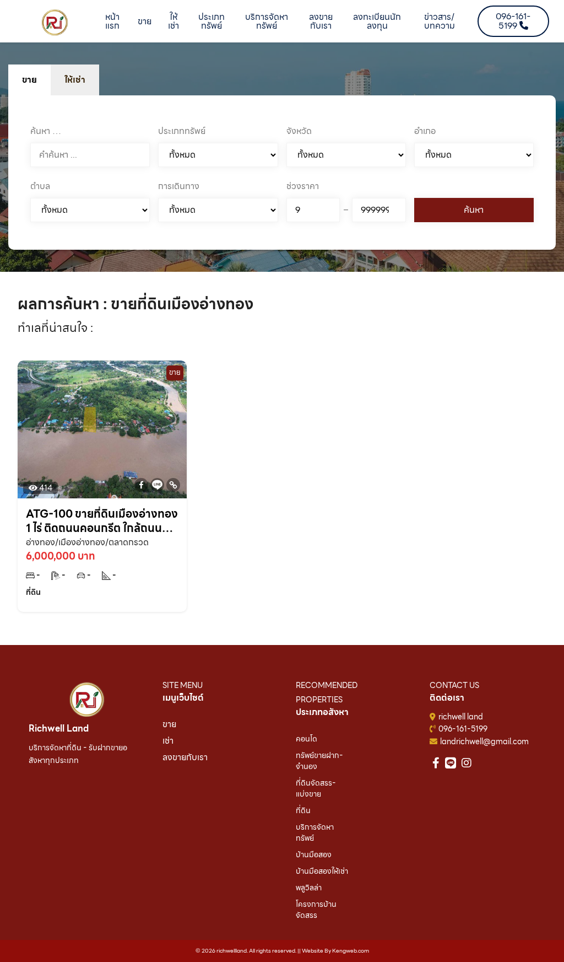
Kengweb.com (350, 951)
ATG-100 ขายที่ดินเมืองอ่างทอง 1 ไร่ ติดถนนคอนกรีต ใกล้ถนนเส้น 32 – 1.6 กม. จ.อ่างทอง (102, 521)
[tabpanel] (282, 172)
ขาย (144, 21)
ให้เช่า (173, 21)
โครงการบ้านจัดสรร (316, 909)
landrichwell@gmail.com (484, 741)
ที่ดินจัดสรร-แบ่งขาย (316, 788)
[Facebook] (141, 485)
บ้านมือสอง (314, 854)
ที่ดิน (303, 810)
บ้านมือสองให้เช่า (322, 871)
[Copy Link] (173, 485)
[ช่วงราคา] (313, 210)
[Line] (157, 485)
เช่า (167, 741)
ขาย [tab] (29, 80)
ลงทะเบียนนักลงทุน (377, 21)
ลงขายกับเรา (321, 21)
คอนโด (306, 739)
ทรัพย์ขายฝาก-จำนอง (319, 760)
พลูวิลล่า (309, 888)
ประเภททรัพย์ (211, 21)
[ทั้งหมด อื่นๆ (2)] (218, 210)
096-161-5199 (462, 729)
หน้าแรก (112, 21)
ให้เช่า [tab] (74, 80)
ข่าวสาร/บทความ (439, 21)
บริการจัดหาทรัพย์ (266, 21)
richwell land (460, 717)
